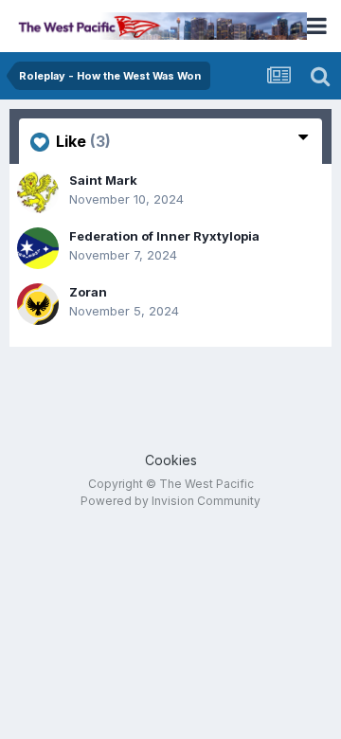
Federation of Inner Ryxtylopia (164, 235)
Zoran (88, 291)
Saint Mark (103, 180)
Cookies (171, 460)
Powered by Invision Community (170, 501)
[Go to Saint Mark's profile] (38, 192)
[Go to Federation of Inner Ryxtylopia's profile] (38, 248)
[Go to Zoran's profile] (38, 304)
